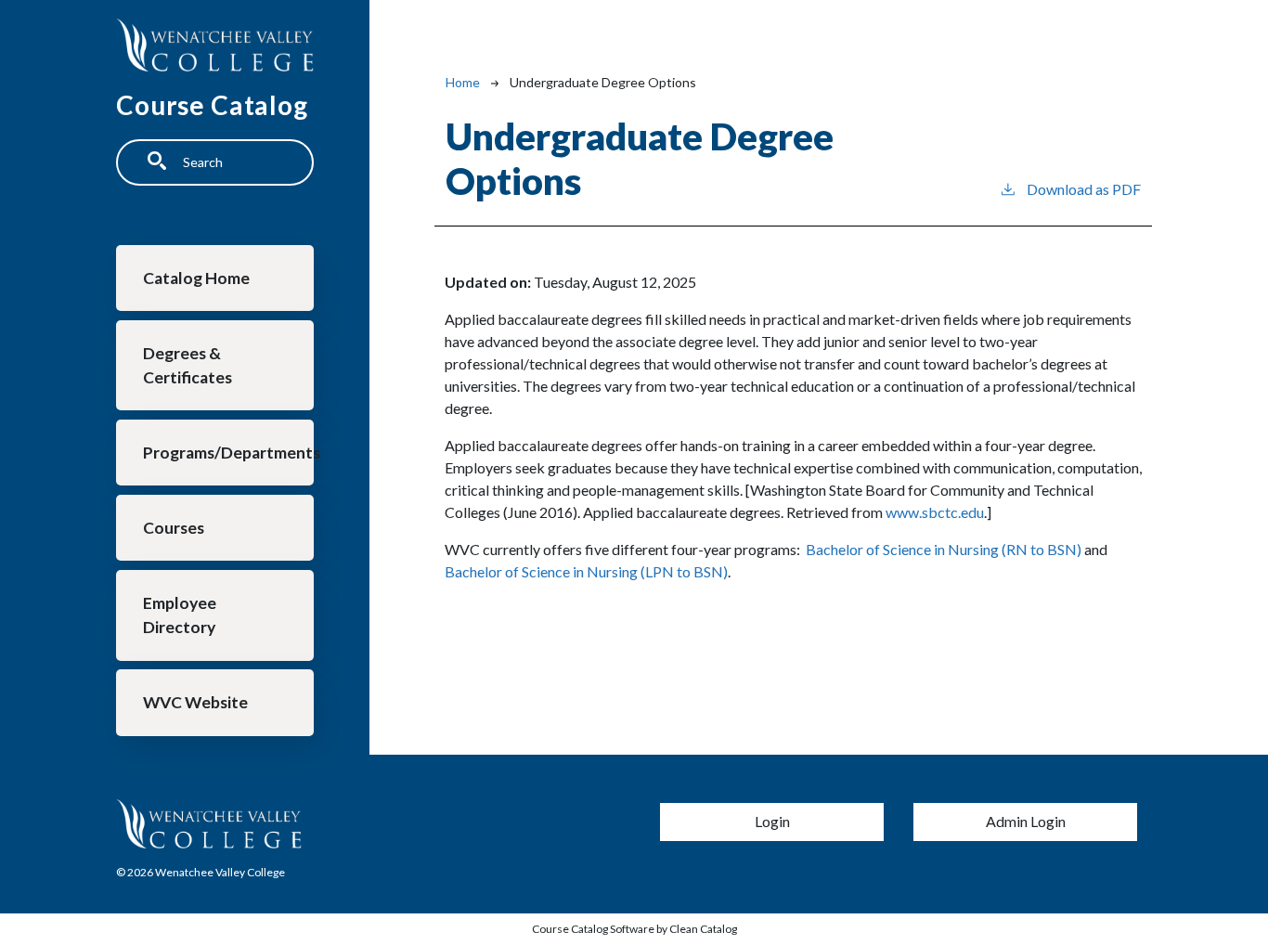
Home (463, 82)
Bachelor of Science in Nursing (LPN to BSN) (586, 571)
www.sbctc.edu (935, 512)
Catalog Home (196, 278)
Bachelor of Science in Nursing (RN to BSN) (942, 549)
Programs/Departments (228, 452)
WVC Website (195, 702)
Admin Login (1026, 821)
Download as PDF (1084, 189)
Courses (173, 527)
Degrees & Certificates (187, 365)
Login (772, 821)
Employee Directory (179, 615)
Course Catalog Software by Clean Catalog (634, 929)
